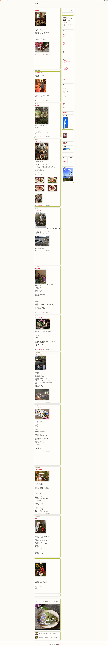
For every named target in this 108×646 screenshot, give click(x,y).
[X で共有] (47, 54)
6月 (64, 53)
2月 (64, 58)
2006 (64, 81)
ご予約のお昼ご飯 (39, 141)
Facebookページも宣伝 (65, 128)
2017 (64, 41)
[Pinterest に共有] (49, 54)
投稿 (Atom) (48, 597)
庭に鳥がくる (38, 105)
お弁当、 (64, 88)
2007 (64, 80)
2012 (64, 74)
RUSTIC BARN (41, 3)
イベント (64, 92)
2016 (64, 42)
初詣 (36, 518)
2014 (64, 44)
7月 (64, 52)
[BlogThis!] (46, 54)
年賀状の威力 (38, 407)
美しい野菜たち (38, 317)
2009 (64, 78)
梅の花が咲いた (38, 268)
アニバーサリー (65, 91)
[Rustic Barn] (65, 127)
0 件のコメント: (42, 54)
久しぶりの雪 (38, 210)
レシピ (63, 100)
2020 (64, 37)
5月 (64, 54)
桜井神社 (64, 104)
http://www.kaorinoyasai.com (42, 337)
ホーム (63, 13)
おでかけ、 (64, 87)
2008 (64, 79)
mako (68, 17)
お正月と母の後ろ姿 (39, 469)
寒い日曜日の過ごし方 (40, 72)
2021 (64, 36)
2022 (64, 35)
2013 (64, 45)
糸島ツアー (64, 107)
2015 (64, 43)
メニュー (64, 99)
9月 (64, 50)
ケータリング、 (65, 95)
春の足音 (37, 10)
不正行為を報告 (65, 112)
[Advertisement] (47, 62)
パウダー (64, 96)
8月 (64, 51)
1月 (64, 59)
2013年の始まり (38, 561)
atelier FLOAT (64, 160)
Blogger (59, 644)
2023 (64, 34)
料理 (63, 103)
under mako (64, 161)
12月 (65, 46)
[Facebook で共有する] (48, 54)
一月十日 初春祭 (38, 354)
